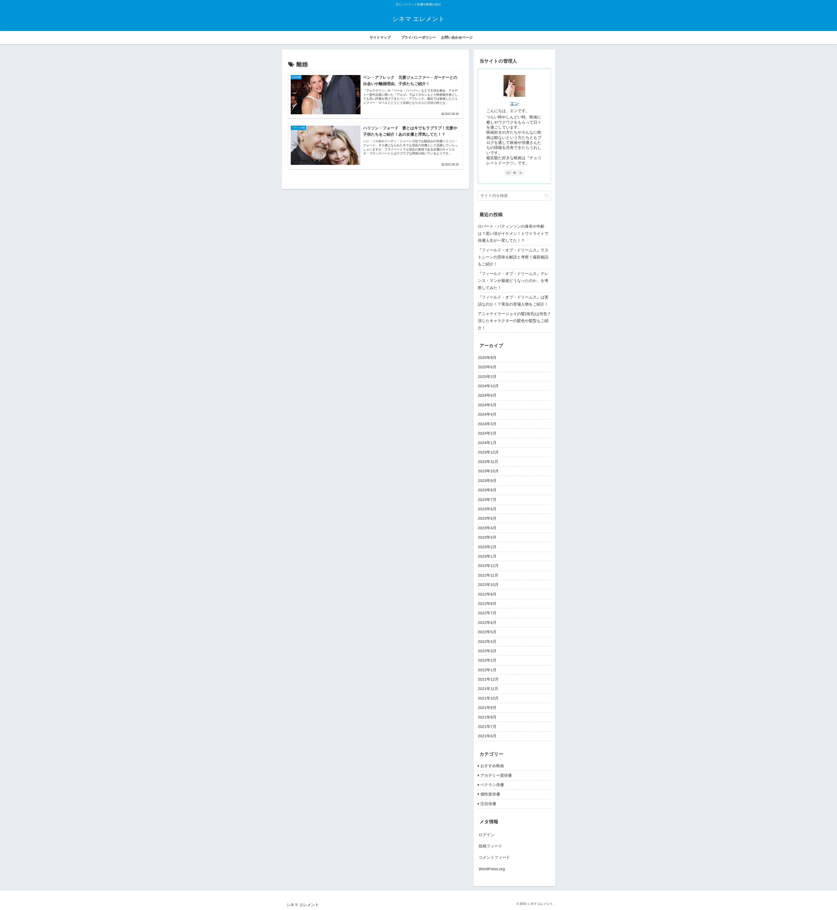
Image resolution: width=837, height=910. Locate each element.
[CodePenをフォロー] (508, 172)
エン (514, 103)
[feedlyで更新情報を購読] (514, 172)
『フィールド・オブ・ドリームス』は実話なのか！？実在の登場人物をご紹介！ (513, 300)
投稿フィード (490, 846)
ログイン (486, 835)
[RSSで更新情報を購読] (521, 172)
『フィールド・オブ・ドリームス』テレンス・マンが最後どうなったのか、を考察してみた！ (513, 280)
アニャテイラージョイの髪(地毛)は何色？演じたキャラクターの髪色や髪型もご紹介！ (514, 321)
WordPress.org (492, 869)
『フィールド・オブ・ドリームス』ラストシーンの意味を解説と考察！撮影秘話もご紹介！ (513, 257)
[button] (546, 195)
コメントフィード (494, 857)
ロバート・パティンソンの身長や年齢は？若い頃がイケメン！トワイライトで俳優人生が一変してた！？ (513, 233)
